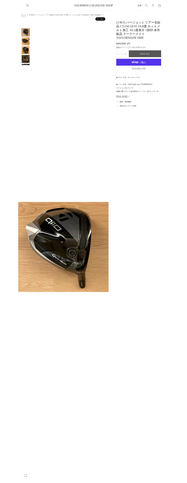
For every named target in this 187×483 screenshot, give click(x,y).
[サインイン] (153, 5)
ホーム (23, 15)
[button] (27, 5)
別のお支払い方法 (138, 68)
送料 (118, 47)
